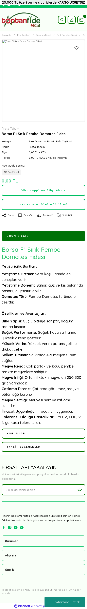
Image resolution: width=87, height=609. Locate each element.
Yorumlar (16, 433)
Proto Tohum (37, 146)
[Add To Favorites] (76, 47)
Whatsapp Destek (67, 602)
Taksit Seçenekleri (24, 446)
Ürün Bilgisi (18, 235)
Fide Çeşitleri (64, 141)
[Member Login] (72, 20)
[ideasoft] (22, 606)
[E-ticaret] (43, 606)
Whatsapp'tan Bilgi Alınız (43, 190)
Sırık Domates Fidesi (41, 141)
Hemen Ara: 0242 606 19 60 (43, 204)
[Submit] (79, 489)
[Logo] (21, 19)
